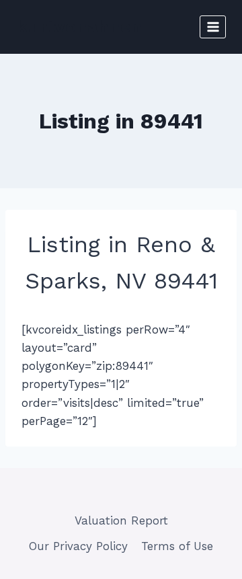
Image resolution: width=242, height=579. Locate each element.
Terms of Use (177, 546)
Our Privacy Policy (78, 546)
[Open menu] (213, 26)
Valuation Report (121, 520)
